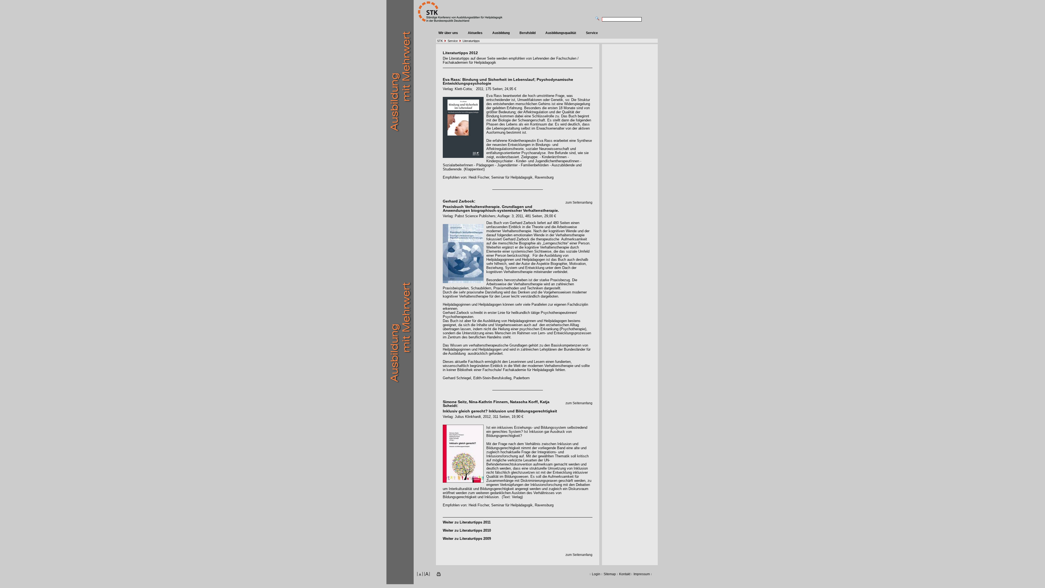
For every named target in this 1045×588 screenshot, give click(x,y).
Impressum (642, 574)
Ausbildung (501, 33)
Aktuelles (475, 33)
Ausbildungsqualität (560, 33)
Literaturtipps (471, 40)
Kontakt (624, 574)
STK (440, 40)
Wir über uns (448, 33)
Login (596, 574)
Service (592, 33)
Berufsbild (528, 33)
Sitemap (610, 574)
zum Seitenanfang (578, 202)
